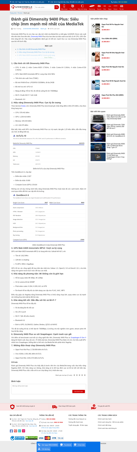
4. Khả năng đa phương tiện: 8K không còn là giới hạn (36, 58)
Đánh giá (43, 28)
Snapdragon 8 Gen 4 (78, 337)
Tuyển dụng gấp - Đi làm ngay (78, 425)
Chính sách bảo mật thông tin (107, 428)
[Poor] (77, 375)
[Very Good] (82, 375)
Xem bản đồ (29, 421)
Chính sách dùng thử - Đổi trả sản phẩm (110, 422)
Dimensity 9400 (36, 36)
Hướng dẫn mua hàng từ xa (77, 419)
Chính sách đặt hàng (104, 425)
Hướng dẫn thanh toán (75, 422)
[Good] (79, 375)
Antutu (23, 106)
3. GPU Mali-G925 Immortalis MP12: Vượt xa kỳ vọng (36, 55)
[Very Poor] (74, 375)
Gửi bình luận (78, 391)
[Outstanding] (84, 375)
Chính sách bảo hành (105, 419)
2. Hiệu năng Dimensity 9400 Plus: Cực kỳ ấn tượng (35, 52)
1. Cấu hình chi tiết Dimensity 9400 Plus (31, 49)
